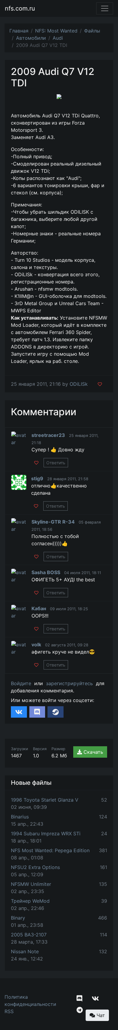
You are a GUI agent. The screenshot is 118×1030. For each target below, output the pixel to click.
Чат (100, 1015)
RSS (9, 1011)
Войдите (21, 683)
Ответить (55, 462)
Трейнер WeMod (30, 901)
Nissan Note (25, 951)
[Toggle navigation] (104, 8)
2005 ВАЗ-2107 (29, 935)
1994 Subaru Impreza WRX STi (45, 833)
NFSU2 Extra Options (35, 867)
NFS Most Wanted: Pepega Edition (50, 850)
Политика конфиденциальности (30, 1000)
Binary (18, 918)
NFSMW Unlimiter (31, 884)
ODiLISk (79, 384)
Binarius (20, 817)
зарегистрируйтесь (69, 683)
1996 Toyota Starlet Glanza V (44, 800)
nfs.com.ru (20, 8)
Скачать (92, 752)
